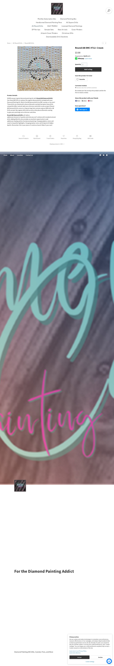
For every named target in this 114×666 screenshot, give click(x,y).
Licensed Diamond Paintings (72, 26)
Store (9, 43)
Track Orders (50, 138)
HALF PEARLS (52, 26)
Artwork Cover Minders (49, 33)
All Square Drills (72, 22)
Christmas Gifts (67, 33)
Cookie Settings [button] (90, 661)
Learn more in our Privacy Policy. (78, 651)
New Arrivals (62, 30)
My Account (36, 138)
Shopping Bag (77, 138)
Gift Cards (90, 138)
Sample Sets (49, 30)
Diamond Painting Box (68, 19)
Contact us (29, 155)
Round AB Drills (29, 43)
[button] (81, 79)
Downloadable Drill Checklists (57, 37)
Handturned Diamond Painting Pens (49, 22)
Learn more (88, 58)
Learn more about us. (75, 653)
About (12, 155)
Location (20, 155)
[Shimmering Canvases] (57, 9)
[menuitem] (103, 43)
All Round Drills (37, 26)
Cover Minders (77, 30)
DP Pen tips (36, 30)
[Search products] (108, 10)
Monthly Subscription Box (47, 19)
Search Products (24, 138)
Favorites (64, 138)
